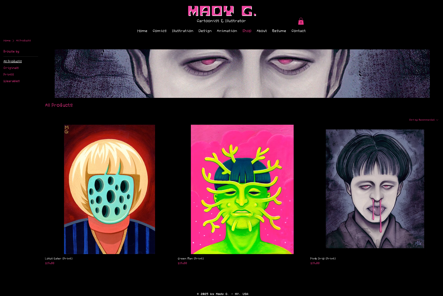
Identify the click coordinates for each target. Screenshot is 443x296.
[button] (301, 21)
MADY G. (222, 11)
